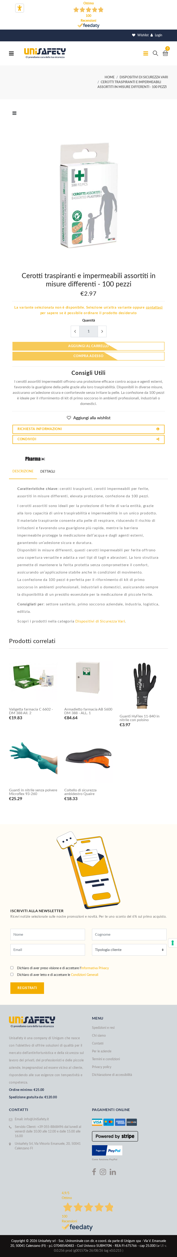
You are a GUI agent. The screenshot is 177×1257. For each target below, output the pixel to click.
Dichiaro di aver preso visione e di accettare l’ (63, 968)
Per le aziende (101, 1051)
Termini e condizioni (106, 1059)
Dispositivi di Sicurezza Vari (100, 621)
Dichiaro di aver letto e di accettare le (57, 975)
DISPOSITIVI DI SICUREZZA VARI (144, 77)
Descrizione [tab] (22, 471)
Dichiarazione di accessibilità (112, 1075)
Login (158, 35)
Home (110, 77)
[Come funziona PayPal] (107, 1150)
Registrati (27, 988)
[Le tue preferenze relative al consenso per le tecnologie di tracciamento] (172, 942)
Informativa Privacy (95, 968)
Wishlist (142, 35)
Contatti (97, 1043)
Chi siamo (99, 1035)
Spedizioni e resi (103, 1027)
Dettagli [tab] (47, 471)
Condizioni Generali (84, 975)
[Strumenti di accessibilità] (19, 8)
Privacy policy (101, 1067)
